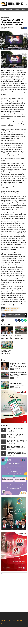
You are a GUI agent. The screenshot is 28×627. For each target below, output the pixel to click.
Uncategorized (5, 17)
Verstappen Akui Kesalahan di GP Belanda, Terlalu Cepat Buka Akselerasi (19, 337)
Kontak (3, 620)
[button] (26, 4)
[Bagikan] (25, 28)
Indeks (3, 332)
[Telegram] (22, 320)
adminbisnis (4, 27)
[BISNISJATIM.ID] (12, 4)
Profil (8, 620)
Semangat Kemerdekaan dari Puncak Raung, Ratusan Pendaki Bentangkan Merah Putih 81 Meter (16, 447)
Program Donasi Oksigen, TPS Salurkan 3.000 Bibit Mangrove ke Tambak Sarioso (16, 452)
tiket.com (14, 310)
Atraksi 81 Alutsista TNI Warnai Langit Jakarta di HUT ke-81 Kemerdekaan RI (15, 435)
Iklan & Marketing (17, 620)
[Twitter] (19, 320)
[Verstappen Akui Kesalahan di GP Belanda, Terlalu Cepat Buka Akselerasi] (21, 330)
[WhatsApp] (25, 320)
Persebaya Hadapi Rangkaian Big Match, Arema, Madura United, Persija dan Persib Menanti (6, 351)
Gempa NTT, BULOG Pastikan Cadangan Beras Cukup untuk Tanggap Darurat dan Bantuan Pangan (7, 337)
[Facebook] (16, 320)
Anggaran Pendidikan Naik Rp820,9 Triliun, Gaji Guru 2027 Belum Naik (17, 441)
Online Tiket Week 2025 (13, 308)
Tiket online (6, 310)
